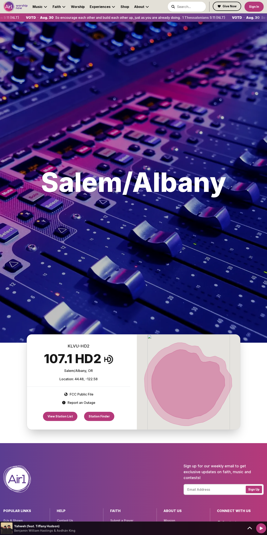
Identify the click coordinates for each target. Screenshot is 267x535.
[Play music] (261, 528)
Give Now (230, 6)
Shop (125, 7)
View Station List (60, 416)
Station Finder (99, 416)
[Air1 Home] (15, 6)
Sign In (254, 6)
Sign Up (253, 489)
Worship (78, 7)
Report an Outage (81, 403)
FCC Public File (81, 394)
